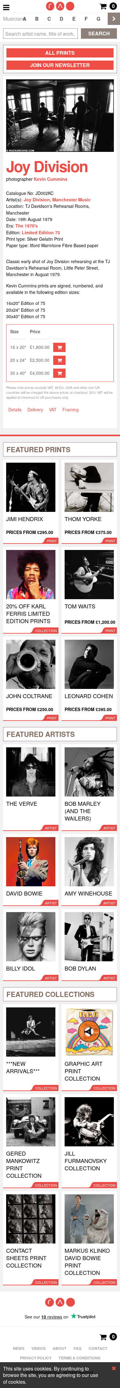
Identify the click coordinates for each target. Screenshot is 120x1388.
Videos (38, 1348)
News (18, 1348)
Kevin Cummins (50, 179)
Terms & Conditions (79, 1358)
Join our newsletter (60, 65)
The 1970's (26, 226)
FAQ (78, 1348)
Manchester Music (71, 199)
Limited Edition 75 (41, 232)
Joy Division (37, 199)
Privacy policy (35, 1358)
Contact (98, 1348)
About (59, 1348)
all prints (60, 52)
